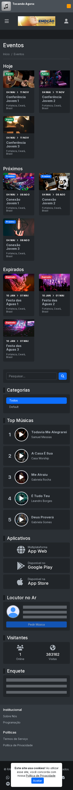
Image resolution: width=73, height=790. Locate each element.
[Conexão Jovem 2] (54, 194)
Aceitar (37, 780)
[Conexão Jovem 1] (18, 194)
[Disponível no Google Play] (36, 565)
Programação (11, 722)
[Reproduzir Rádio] (68, 6)
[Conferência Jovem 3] (18, 137)
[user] (66, 21)
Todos (13, 400)
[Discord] (62, 777)
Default (13, 406)
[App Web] (36, 550)
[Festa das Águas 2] (54, 295)
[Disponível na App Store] (36, 581)
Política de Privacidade (18, 745)
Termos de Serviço (15, 738)
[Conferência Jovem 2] (54, 91)
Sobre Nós (10, 716)
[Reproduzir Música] (21, 434)
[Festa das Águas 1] (18, 295)
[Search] (63, 376)
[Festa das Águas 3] (18, 340)
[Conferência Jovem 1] (18, 91)
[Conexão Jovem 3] (18, 239)
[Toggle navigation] (6, 21)
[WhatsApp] (8, 777)
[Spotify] (8, 783)
